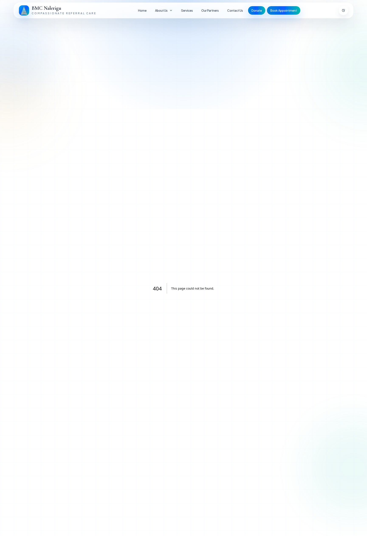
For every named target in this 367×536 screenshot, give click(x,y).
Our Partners (210, 10)
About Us (161, 10)
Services (187, 10)
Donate (256, 10)
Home (142, 10)
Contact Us (235, 10)
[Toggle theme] (343, 10)
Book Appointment (283, 10)
